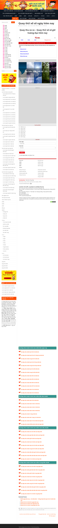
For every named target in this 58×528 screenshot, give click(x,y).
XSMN (20, 15)
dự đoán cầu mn (6, 305)
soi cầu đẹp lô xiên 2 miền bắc (8, 141)
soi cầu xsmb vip (6, 320)
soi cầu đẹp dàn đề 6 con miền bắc (9, 101)
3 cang (3, 301)
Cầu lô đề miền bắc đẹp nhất (31, 10)
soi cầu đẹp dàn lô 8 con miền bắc (9, 116)
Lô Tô (53, 15)
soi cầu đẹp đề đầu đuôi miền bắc (9, 120)
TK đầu (6, 51)
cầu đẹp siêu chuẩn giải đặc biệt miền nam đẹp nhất (32, 435)
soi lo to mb (13, 322)
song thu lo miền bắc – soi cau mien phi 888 (13, 10)
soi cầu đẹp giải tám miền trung (8, 179)
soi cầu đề (7, 321)
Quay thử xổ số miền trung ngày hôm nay (30, 505)
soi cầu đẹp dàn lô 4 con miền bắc (9, 112)
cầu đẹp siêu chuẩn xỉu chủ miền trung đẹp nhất (32, 466)
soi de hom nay (12, 321)
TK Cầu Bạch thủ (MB (7, 222)
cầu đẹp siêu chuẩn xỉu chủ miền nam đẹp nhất (31, 431)
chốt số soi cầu (9, 301)
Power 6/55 (7, 35)
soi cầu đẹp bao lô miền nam (8, 153)
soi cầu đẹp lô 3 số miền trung (8, 181)
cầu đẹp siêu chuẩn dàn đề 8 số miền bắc (30, 382)
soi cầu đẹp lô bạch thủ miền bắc (9, 134)
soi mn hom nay (4, 324)
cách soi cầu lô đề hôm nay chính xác (28, 514)
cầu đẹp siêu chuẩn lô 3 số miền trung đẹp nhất (31, 493)
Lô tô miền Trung (8, 61)
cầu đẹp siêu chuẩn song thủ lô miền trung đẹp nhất (32, 483)
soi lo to (9, 322)
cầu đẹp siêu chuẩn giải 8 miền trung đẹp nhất (31, 473)
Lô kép (6, 50)
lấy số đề (12, 306)
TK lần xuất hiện (8, 56)
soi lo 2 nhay (6, 322)
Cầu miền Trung (8, 45)
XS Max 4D (7, 34)
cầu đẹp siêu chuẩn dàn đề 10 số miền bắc (30, 386)
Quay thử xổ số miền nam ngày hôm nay (30, 503)
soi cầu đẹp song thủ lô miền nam (9, 167)
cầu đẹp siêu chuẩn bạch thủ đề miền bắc (30, 369)
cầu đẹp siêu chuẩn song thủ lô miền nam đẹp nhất (32, 448)
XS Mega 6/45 (7, 32)
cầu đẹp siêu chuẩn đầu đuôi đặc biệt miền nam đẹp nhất (34, 455)
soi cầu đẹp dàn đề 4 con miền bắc (9, 99)
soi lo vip (7, 323)
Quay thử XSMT (32, 18)
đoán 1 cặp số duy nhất (8, 326)
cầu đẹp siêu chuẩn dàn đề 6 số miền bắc (30, 379)
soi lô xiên (14, 323)
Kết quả (30, 15)
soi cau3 (6, 307)
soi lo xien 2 (10, 323)
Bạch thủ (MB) (7, 38)
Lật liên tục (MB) (8, 40)
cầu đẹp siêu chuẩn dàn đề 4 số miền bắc (30, 375)
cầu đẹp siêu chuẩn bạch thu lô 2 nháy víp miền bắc (32, 355)
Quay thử (15, 18)
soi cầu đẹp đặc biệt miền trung (8, 177)
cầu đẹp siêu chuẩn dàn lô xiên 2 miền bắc (30, 403)
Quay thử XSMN (41, 18)
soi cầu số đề (9, 316)
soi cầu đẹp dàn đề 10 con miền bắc (8, 287)
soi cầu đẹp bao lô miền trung (8, 173)
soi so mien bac (9, 324)
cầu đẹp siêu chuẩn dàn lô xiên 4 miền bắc (30, 410)
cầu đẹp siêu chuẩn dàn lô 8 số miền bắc (30, 400)
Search (13, 22)
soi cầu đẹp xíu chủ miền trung (8, 187)
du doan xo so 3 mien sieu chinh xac (37, 508)
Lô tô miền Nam (8, 60)
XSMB (16, 15)
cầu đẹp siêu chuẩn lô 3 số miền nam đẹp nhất (31, 459)
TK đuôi (6, 53)
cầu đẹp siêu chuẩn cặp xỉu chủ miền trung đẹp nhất (32, 480)
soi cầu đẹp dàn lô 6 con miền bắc (9, 114)
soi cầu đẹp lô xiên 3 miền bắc (8, 143)
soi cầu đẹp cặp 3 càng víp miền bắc (8, 292)
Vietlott (36, 15)
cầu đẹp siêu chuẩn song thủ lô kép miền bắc (31, 365)
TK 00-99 (6, 57)
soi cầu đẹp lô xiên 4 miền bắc (8, 146)
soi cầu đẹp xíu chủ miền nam (8, 169)
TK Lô (48, 15)
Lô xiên (6, 48)
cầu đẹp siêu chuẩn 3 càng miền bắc (29, 414)
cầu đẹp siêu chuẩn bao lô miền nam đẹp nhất (31, 442)
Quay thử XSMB (23, 18)
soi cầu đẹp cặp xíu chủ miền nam (9, 155)
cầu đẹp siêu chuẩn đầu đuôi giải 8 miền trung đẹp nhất (33, 487)
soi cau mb (8, 308)
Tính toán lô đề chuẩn (50, 13)
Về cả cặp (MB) (7, 41)
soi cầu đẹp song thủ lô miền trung (9, 193)
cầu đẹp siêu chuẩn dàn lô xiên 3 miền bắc (30, 407)
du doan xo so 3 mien (26, 508)
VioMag (22, 527)
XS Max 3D (7, 37)
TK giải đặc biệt (8, 54)
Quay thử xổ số (47, 508)
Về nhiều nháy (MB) (8, 42)
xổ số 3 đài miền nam (28, 509)
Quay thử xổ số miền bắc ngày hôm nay (29, 502)
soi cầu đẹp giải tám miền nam (8, 157)
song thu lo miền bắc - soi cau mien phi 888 (27, 25)
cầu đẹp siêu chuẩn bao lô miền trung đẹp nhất (31, 476)
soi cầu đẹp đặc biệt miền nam (8, 159)
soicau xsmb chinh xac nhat (9, 309)
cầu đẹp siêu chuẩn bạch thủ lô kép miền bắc (31, 362)
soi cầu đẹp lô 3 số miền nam (8, 161)
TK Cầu (42, 15)
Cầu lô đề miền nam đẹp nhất (9, 13)
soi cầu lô (7, 312)
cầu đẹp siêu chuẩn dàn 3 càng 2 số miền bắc (31, 417)
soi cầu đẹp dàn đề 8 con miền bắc (9, 103)
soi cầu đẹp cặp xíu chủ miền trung (9, 175)
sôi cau (5, 325)
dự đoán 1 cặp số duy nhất (8, 303)
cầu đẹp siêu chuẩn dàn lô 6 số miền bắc (30, 392)
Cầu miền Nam (7, 44)
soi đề (12, 324)
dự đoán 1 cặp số (11, 302)
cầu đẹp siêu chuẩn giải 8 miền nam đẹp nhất (31, 438)
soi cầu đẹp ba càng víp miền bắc (9, 97)
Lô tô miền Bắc (8, 59)
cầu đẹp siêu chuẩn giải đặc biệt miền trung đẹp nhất (33, 469)
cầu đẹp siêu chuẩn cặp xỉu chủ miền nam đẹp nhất (32, 445)
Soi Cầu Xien (8, 317)
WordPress (37, 527)
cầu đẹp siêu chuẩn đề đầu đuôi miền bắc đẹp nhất (32, 424)
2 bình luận (45, 25)
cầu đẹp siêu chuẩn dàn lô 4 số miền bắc (30, 389)
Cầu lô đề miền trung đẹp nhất (25, 13)
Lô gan (6, 47)
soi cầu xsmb (10, 318)
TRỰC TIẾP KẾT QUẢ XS (7, 15)
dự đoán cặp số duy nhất (8, 305)
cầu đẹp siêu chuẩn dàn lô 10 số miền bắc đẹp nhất (32, 420)
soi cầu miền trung (7, 314)
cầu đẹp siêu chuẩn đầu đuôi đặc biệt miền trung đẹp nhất (34, 490)
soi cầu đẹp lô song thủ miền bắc (9, 139)
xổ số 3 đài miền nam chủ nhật (38, 509)
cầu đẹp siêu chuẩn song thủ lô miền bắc (30, 358)
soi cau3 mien (11, 307)
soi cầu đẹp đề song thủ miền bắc (9, 123)
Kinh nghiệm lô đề (39, 13)
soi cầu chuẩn (8, 311)
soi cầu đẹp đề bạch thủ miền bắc (9, 118)
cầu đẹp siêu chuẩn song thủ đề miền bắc (30, 372)
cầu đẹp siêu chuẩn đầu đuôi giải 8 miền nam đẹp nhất (33, 452)
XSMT (25, 15)
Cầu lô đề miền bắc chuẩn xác (47, 10)
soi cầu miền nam (11, 313)
